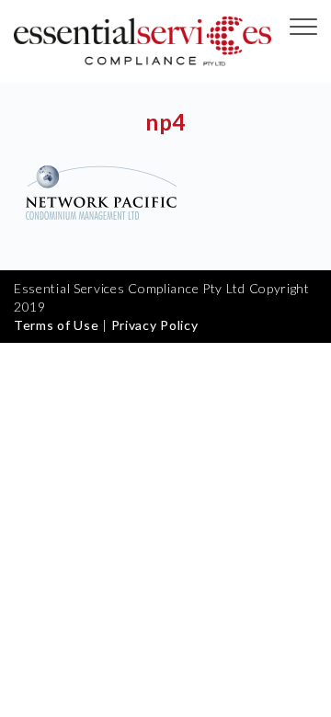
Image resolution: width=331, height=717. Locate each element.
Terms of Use (56, 325)
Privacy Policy (155, 325)
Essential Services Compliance (142, 41)
